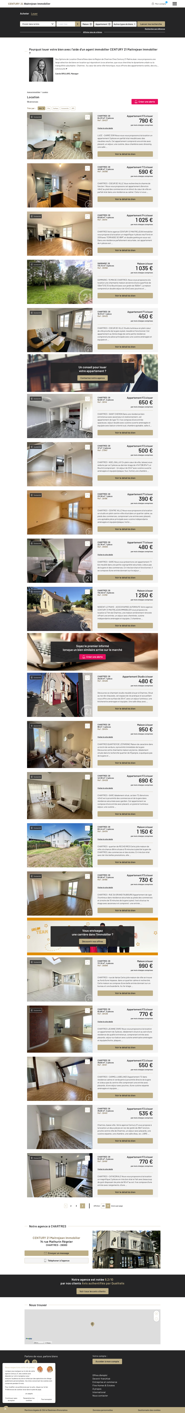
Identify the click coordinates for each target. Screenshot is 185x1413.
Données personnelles (103, 1410)
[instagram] (34, 1362)
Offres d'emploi (99, 1375)
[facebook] (27, 1362)
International (98, 1392)
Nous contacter (100, 1395)
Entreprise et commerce (104, 1382)
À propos (96, 1388)
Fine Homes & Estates (103, 1385)
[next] (82, 1205)
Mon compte (160, 4)
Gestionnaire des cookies (149, 1410)
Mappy (49, 1343)
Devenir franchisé (101, 1378)
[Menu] (175, 3)
